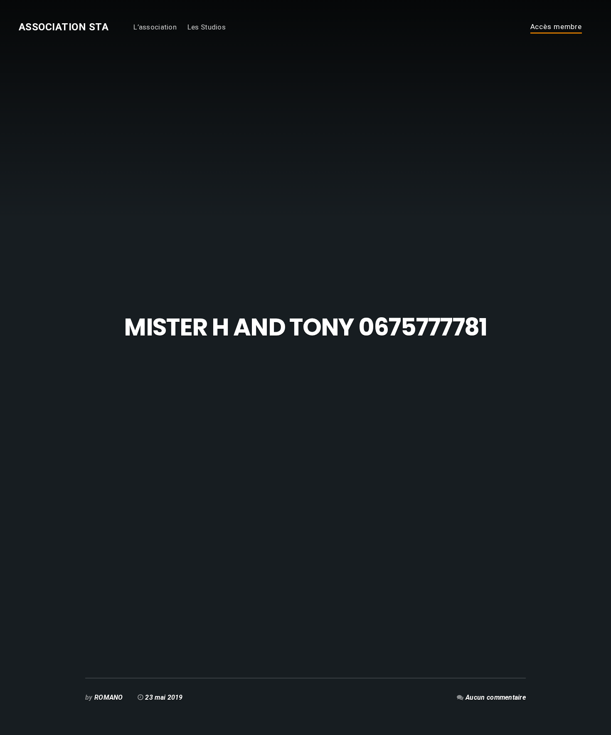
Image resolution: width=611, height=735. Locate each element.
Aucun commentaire (496, 697)
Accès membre (556, 27)
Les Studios (206, 27)
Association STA (63, 27)
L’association (155, 27)
